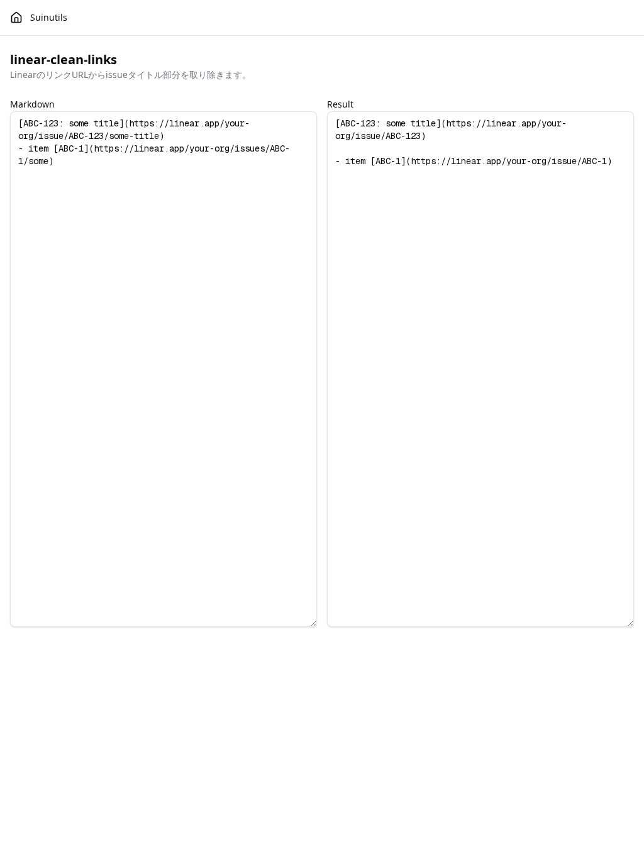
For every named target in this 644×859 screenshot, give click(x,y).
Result (340, 104)
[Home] (16, 17)
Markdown (32, 104)
